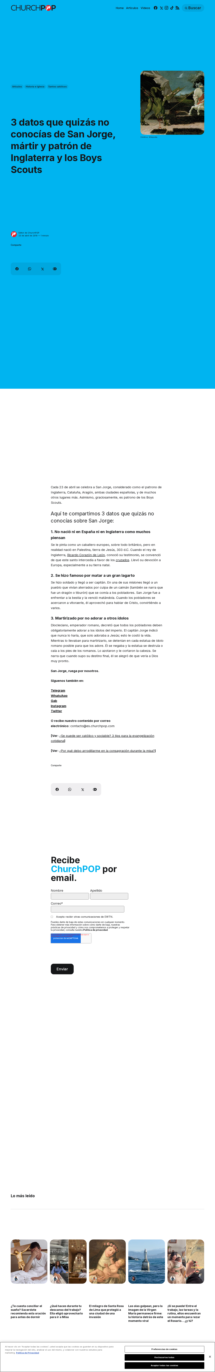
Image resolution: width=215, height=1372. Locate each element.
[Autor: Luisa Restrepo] (94, 1278)
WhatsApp (59, 696)
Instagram (58, 706)
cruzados (122, 560)
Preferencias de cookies (164, 1349)
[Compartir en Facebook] (17, 269)
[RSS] (177, 8)
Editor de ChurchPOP (29, 232)
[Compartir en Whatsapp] (29, 269)
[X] (161, 8)
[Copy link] (54, 269)
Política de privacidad (95, 930)
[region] (107, 1357)
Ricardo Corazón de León (86, 555)
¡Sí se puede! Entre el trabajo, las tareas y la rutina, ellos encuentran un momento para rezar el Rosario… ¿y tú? (184, 1313)
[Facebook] (155, 8)
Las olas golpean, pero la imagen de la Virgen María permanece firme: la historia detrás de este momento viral (145, 1313)
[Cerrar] (210, 1356)
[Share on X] (42, 269)
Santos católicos (57, 86)
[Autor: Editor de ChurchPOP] (14, 234)
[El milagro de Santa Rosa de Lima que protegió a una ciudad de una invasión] (107, 1261)
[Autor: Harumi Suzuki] (16, 1278)
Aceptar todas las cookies (164, 1365)
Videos (145, 8)
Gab (54, 701)
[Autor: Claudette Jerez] (133, 1278)
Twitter (56, 711)
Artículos (132, 8)
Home (120, 8)
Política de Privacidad (27, 1352)
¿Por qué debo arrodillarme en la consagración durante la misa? (107, 751)
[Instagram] (166, 8)
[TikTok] (172, 8)
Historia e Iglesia (35, 86)
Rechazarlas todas (164, 1357)
